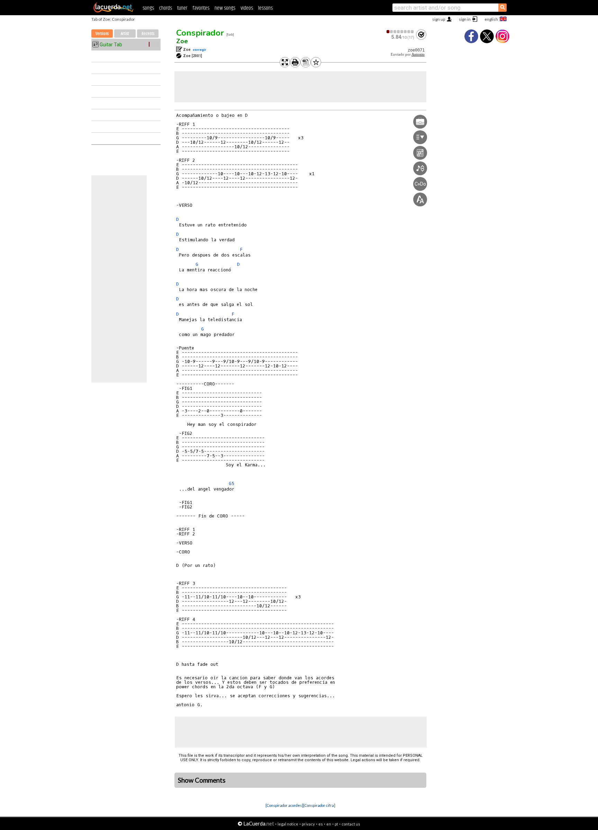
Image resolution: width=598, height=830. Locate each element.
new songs (225, 8)
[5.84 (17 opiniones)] (400, 31)
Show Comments (202, 780)
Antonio (418, 54)
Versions (102, 33)
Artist (125, 33)
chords (165, 8)
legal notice (288, 824)
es (320, 824)
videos (247, 8)
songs (148, 8)
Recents (148, 33)
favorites (200, 8)
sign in (465, 19)
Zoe (182, 41)
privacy (308, 824)
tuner (182, 8)
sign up (438, 19)
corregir (199, 50)
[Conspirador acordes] (284, 805)
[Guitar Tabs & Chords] (113, 11)
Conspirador (200, 32)
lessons (265, 8)
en (328, 824)
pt (336, 824)
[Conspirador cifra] (319, 805)
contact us (351, 824)
